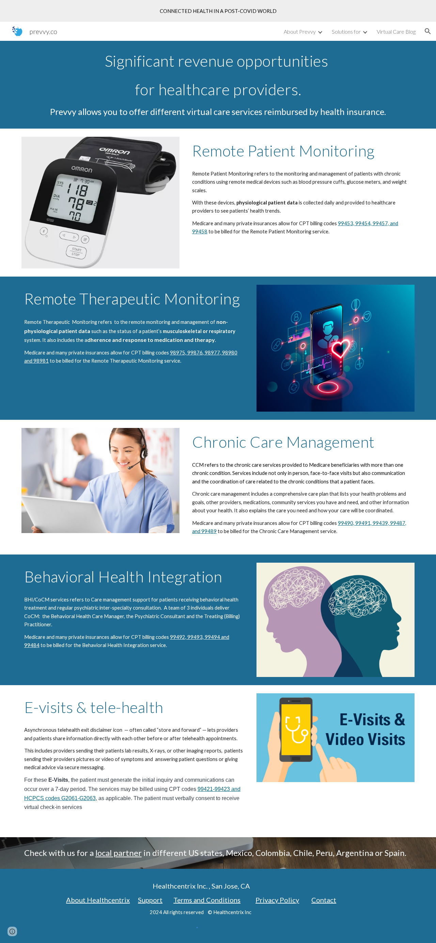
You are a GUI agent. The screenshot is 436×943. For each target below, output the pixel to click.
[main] (218, 84)
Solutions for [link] (346, 31)
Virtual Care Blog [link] (396, 31)
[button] (428, 31)
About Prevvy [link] (300, 31)
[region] (218, 11)
